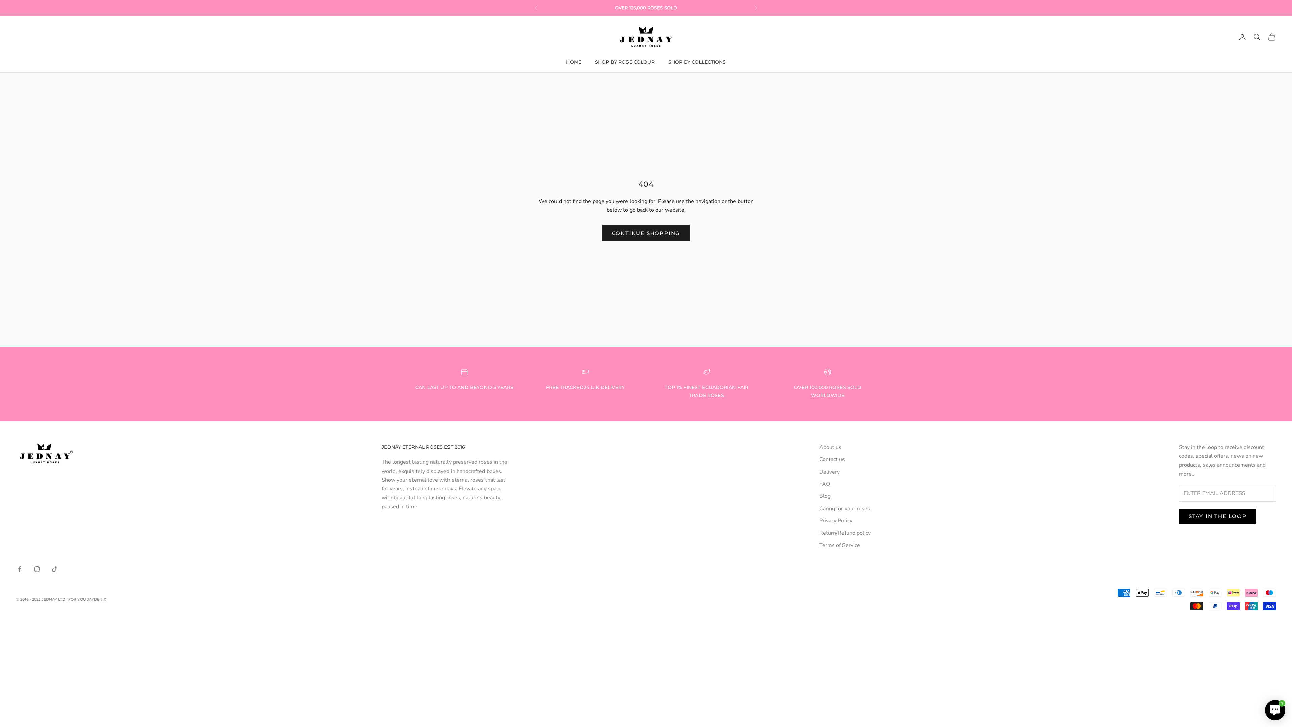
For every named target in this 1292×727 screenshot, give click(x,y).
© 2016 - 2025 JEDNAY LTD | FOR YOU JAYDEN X (61, 599)
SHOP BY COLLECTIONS (697, 62)
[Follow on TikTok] (54, 569)
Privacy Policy (835, 520)
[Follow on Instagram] (37, 569)
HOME (573, 62)
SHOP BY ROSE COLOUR (625, 62)
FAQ (824, 484)
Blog (825, 496)
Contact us (832, 459)
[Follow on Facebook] (19, 569)
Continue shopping (646, 233)
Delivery (829, 472)
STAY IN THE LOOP (1218, 516)
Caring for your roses (844, 508)
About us (830, 447)
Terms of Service (839, 545)
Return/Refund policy (845, 533)
